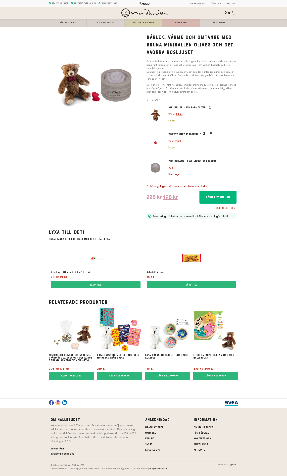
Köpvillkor (216, 4)
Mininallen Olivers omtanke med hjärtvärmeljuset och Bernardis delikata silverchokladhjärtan (70, 358)
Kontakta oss (202, 438)
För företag (201, 433)
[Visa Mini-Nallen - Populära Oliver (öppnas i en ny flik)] (210, 107)
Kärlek (149, 438)
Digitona (233, 464)
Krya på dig (152, 450)
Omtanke (150, 433)
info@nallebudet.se (62, 454)
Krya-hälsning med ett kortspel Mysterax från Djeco (118, 356)
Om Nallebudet (197, 4)
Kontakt (231, 4)
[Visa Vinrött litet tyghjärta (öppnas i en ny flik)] (210, 133)
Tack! (148, 444)
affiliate (199, 450)
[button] (155, 114)
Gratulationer (154, 427)
